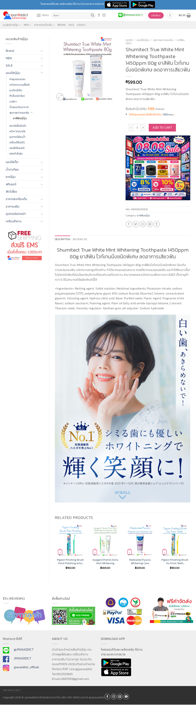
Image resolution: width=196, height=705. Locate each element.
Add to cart (162, 127)
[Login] (170, 15)
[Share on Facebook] (129, 224)
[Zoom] (60, 97)
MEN (26, 25)
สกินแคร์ (11, 184)
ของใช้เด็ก (12, 162)
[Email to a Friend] (143, 224)
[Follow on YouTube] (126, 696)
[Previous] (55, 550)
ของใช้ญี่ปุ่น (13, 73)
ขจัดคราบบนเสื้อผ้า (19, 85)
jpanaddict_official (26, 667)
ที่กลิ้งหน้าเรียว (17, 96)
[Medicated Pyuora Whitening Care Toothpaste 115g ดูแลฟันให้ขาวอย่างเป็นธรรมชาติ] (139, 540)
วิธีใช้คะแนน (168, 114)
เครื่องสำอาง (13, 221)
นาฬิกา (13, 101)
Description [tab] (62, 239)
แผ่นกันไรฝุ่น (16, 153)
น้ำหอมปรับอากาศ (19, 107)
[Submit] (92, 15)
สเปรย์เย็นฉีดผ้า (17, 126)
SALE (71, 25)
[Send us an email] (120, 696)
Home (129, 40)
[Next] (190, 550)
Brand (62, 25)
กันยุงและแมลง (17, 79)
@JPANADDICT (23, 649)
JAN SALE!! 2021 (11, 690)
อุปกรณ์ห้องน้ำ (17, 137)
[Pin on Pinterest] (149, 224)
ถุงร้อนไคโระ (15, 90)
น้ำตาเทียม (12, 169)
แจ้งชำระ (81, 25)
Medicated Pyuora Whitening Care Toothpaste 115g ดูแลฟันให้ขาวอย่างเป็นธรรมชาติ (140, 561)
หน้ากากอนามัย (17, 131)
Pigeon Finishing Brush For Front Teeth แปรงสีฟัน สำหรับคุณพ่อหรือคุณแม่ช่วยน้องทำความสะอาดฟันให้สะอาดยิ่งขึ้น (174, 561)
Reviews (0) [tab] (80, 239)
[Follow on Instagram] (103, 15)
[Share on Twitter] (136, 224)
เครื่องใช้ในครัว (17, 142)
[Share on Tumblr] (157, 224)
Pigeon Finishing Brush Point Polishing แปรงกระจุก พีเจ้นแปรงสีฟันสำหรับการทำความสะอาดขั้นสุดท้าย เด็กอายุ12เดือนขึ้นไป (70, 561)
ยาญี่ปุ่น (11, 176)
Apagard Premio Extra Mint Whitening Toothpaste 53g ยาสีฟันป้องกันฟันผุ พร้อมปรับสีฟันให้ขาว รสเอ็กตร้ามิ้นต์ (105, 561)
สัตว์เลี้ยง (11, 191)
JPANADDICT (22, 658)
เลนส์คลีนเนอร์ (16, 148)
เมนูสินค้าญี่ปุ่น (11, 25)
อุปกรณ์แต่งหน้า (16, 213)
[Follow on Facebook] (98, 15)
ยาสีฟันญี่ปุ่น (20, 118)
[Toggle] (41, 50)
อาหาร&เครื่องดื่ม (43, 25)
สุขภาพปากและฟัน (19, 113)
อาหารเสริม (13, 206)
